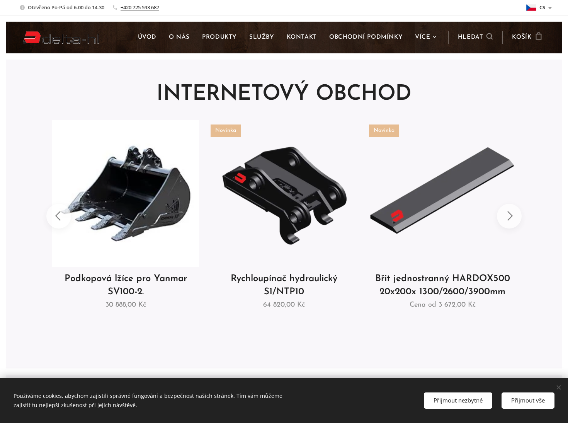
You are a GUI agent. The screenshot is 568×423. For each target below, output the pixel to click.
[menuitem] (149, 37)
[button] (475, 37)
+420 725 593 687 (140, 7)
